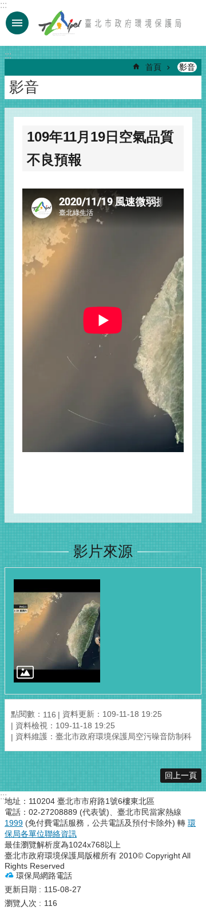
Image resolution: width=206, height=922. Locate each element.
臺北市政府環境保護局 (110, 23)
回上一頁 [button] (181, 775)
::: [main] (8, 55)
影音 (187, 67)
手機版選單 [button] (17, 22)
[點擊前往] (57, 630)
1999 (14, 822)
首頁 (153, 67)
